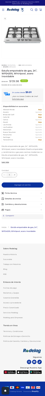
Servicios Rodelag (10, 313)
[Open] (5, 390)
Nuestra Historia (10, 254)
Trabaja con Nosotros (12, 264)
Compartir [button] (9, 216)
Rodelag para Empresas (13, 318)
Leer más (5, 162)
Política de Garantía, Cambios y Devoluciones (22, 341)
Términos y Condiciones (13, 331)
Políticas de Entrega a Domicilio (16, 336)
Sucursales (7, 259)
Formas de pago (10, 288)
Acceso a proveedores (12, 303)
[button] (3, 9)
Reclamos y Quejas (11, 293)
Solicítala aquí (18, 99)
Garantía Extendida (11, 298)
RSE (5, 274)
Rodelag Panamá (16, 391)
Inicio (4, 227)
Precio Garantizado (11, 308)
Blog (5, 269)
